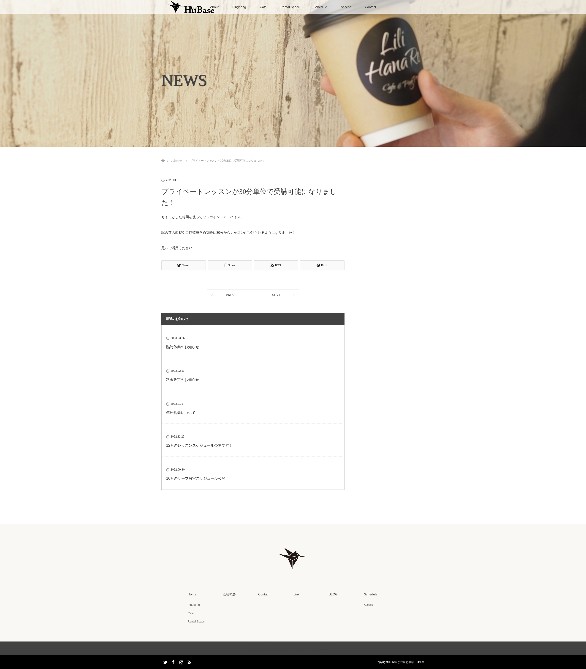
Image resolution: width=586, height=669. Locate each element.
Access (346, 7)
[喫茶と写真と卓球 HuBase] (293, 571)
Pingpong (239, 7)
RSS (188, 661)
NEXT (276, 295)
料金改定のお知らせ (182, 380)
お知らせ (176, 160)
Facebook (172, 661)
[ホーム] (162, 155)
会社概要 (229, 594)
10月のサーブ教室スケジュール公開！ (197, 478)
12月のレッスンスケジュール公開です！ (199, 445)
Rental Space (290, 7)
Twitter (164, 661)
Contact (370, 7)
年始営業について (180, 413)
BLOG (333, 594)
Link (296, 594)
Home (192, 594)
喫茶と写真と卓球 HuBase (408, 662)
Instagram (180, 661)
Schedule (320, 7)
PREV (230, 295)
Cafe (263, 7)
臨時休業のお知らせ (182, 347)
